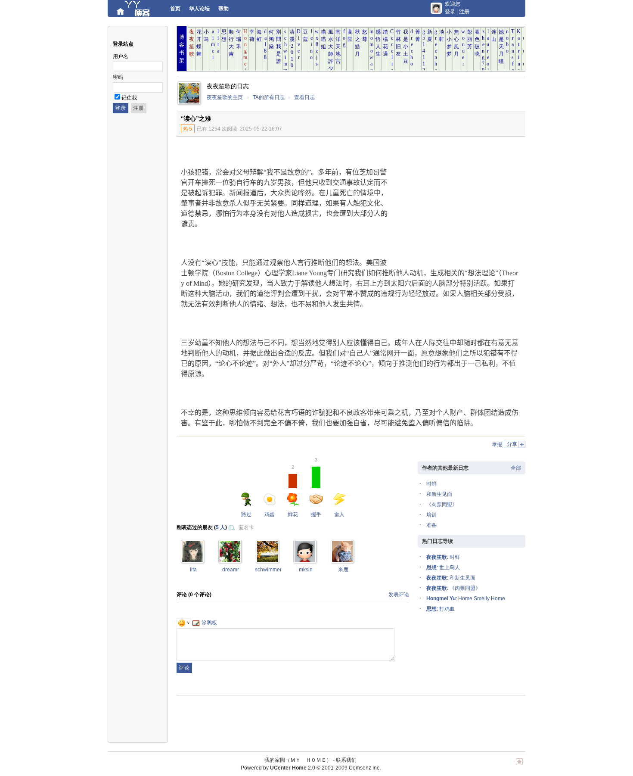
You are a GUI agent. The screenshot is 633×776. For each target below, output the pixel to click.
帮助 (223, 9)
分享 (512, 444)
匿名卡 (246, 527)
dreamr (230, 570)
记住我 (129, 98)
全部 (516, 468)
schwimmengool (274, 570)
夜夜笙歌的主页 (225, 97)
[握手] (192, 560)
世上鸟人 (449, 567)
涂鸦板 (209, 623)
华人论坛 (199, 9)
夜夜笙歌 (436, 557)
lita (193, 570)
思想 (431, 567)
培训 (431, 515)
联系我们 (346, 760)
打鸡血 (447, 609)
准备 (431, 525)
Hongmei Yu (441, 598)
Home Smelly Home (481, 598)
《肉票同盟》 (441, 505)
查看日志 (304, 97)
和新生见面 (439, 494)
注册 (464, 12)
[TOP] (519, 766)
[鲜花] (305, 560)
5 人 (220, 527)
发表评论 (398, 595)
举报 (497, 445)
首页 (175, 9)
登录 (450, 12)
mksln (306, 570)
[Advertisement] (454, 201)
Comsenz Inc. (365, 768)
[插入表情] (184, 623)
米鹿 (343, 570)
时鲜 (431, 484)
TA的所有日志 (269, 97)
